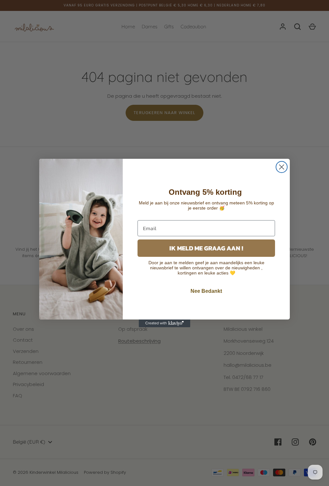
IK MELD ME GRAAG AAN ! (206, 248)
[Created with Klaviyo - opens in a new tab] (164, 323)
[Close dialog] (281, 167)
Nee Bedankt (206, 291)
